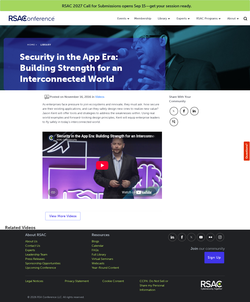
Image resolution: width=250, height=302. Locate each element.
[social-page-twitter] (191, 237)
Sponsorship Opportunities (42, 263)
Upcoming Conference (40, 267)
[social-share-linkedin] (194, 111)
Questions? (246, 151)
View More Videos (63, 216)
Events (121, 18)
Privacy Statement (77, 281)
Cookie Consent (113, 281)
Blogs (95, 241)
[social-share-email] (174, 122)
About (231, 18)
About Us (31, 241)
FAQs (95, 250)
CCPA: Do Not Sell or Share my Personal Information (154, 285)
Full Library (99, 254)
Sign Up (214, 257)
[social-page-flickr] (210, 237)
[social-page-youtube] (201, 237)
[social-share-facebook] (184, 111)
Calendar (98, 245)
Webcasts (98, 263)
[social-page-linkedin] (172, 237)
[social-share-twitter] (174, 111)
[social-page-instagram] (220, 237)
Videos (99, 97)
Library (162, 18)
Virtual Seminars (102, 259)
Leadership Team (36, 254)
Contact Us (32, 245)
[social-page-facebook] (182, 237)
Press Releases (35, 259)
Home (31, 44)
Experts (182, 18)
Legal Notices (34, 281)
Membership (142, 18)
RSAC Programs (207, 18)
